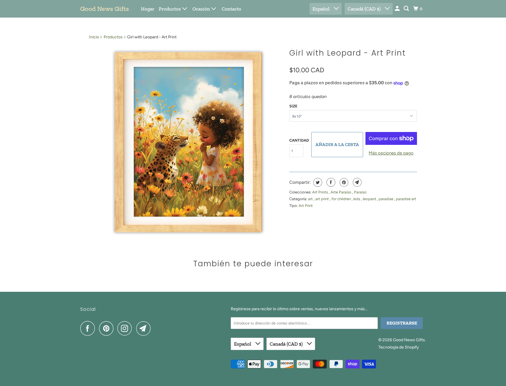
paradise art (406, 199)
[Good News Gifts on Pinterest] (107, 328)
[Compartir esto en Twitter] (317, 182)
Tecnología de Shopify (398, 347)
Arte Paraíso (341, 192)
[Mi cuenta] (398, 8)
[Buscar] (407, 8)
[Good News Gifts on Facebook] (89, 328)
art (311, 199)
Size (293, 106)
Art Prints (320, 192)
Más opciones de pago (391, 153)
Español (321, 9)
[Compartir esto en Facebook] (330, 182)
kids (357, 199)
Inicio (94, 37)
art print (322, 199)
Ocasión (201, 9)
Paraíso (360, 192)
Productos (170, 9)
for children (341, 199)
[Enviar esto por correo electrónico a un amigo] (356, 182)
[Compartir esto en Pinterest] (343, 182)
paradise (386, 199)
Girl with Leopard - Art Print (347, 53)
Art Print (306, 205)
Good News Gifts (104, 9)
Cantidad (299, 140)
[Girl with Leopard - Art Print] (186, 142)
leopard (370, 199)
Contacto (231, 9)
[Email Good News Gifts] (145, 328)
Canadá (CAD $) (365, 9)
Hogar (147, 9)
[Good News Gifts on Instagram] (126, 328)
